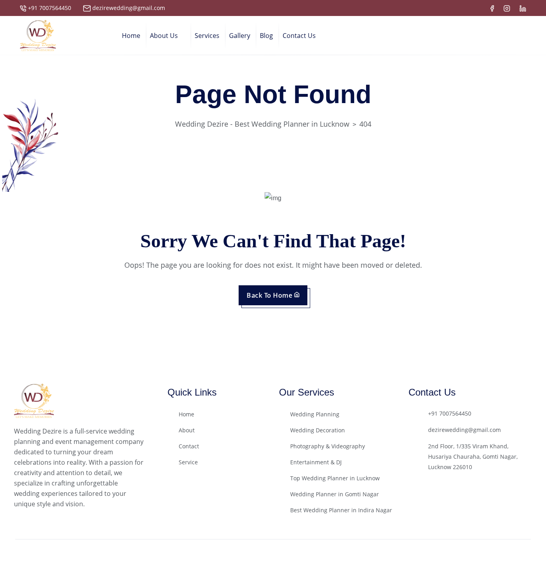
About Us (164, 35)
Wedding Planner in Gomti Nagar (334, 494)
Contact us (299, 35)
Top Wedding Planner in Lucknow (335, 478)
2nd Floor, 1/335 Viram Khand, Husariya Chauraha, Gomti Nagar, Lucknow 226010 (473, 456)
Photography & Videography (327, 446)
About (187, 430)
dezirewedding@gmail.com (128, 8)
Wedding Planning (314, 414)
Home (131, 35)
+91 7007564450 (49, 8)
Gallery (239, 35)
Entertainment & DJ (316, 462)
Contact (189, 446)
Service (188, 462)
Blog (266, 35)
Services (207, 35)
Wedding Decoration (317, 430)
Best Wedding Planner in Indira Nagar (341, 510)
